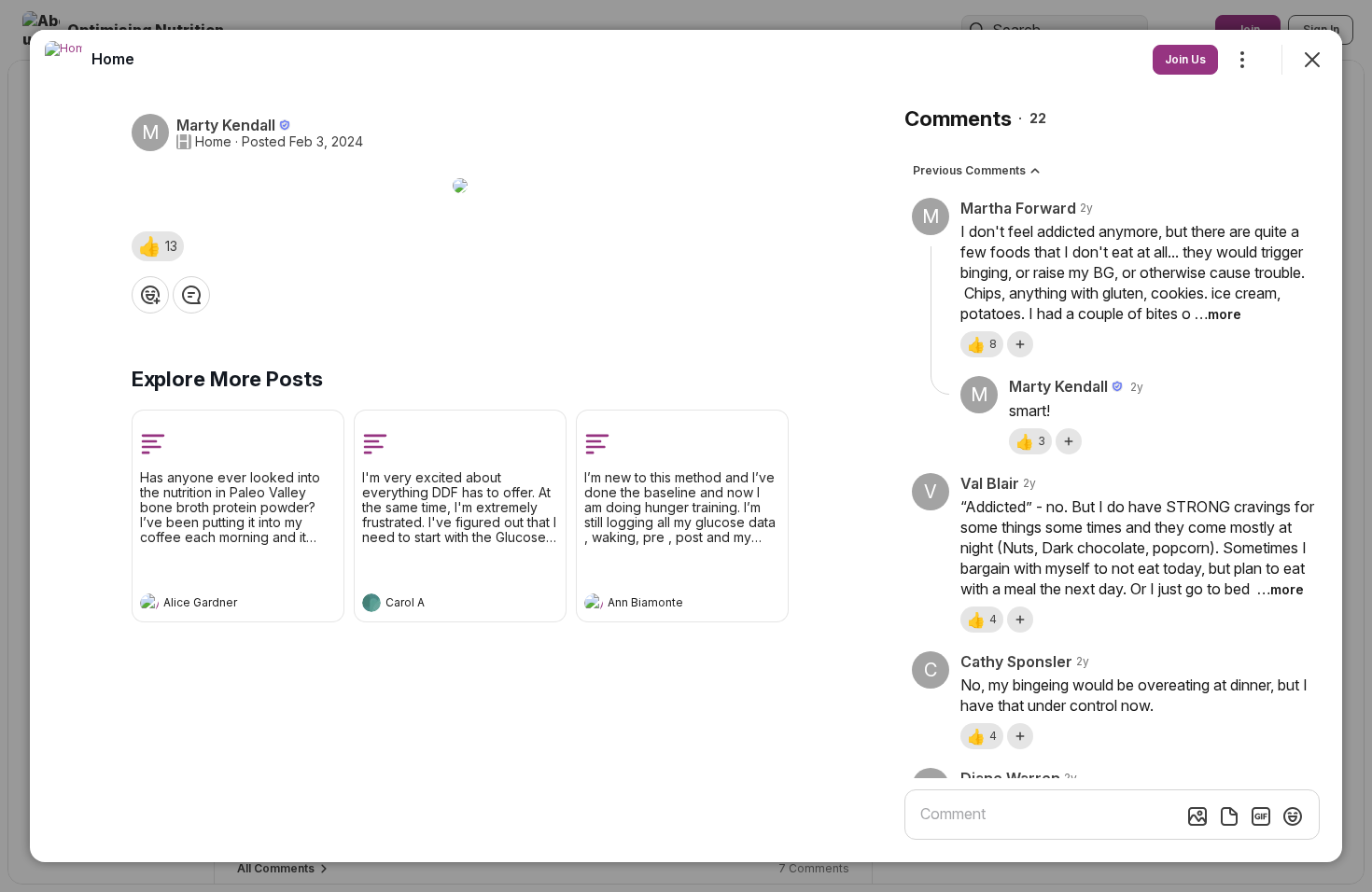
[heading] (219, 604)
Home (213, 141)
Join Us (1185, 59)
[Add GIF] (1261, 816)
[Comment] (191, 295)
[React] (150, 295)
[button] (158, 246)
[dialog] (686, 446)
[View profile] (149, 602)
